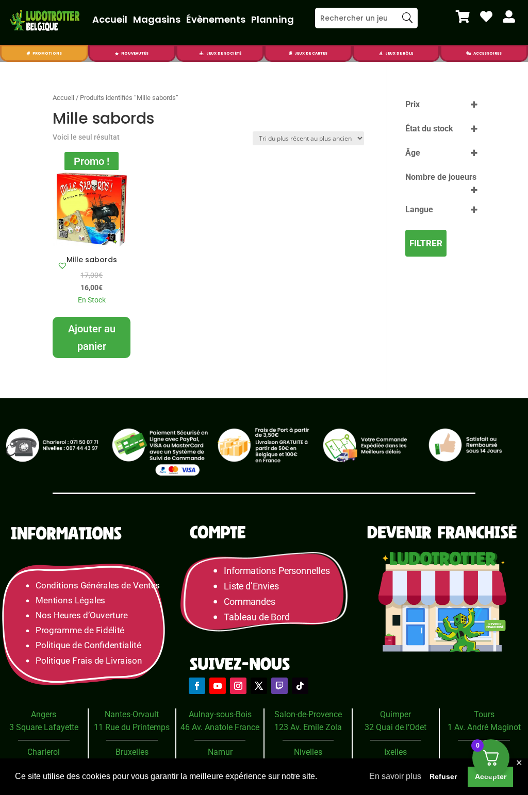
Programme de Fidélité (80, 630)
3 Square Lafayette (43, 727)
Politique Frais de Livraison (89, 660)
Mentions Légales (70, 600)
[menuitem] (463, 16)
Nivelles (308, 752)
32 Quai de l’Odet (395, 727)
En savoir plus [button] (395, 776)
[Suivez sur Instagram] (238, 686)
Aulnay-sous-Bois (220, 714)
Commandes (249, 601)
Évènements (215, 19)
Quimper (395, 714)
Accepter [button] (490, 776)
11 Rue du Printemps (132, 727)
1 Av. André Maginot (484, 727)
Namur (220, 752)
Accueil (109, 19)
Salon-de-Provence (308, 714)
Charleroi (43, 752)
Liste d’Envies (255, 585)
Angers (43, 714)
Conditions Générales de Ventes (98, 585)
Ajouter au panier (92, 337)
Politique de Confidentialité (88, 645)
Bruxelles (132, 752)
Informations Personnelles (276, 570)
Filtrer (425, 243)
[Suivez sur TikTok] (300, 686)
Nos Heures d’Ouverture (81, 615)
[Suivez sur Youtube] (217, 686)
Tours (484, 714)
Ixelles (395, 752)
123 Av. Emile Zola (308, 727)
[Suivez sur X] (259, 686)
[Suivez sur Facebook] (197, 686)
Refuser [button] (443, 776)
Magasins (156, 19)
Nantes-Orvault (132, 714)
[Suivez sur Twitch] (279, 686)
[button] (62, 265)
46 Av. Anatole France (219, 727)
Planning (272, 19)
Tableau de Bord (257, 616)
